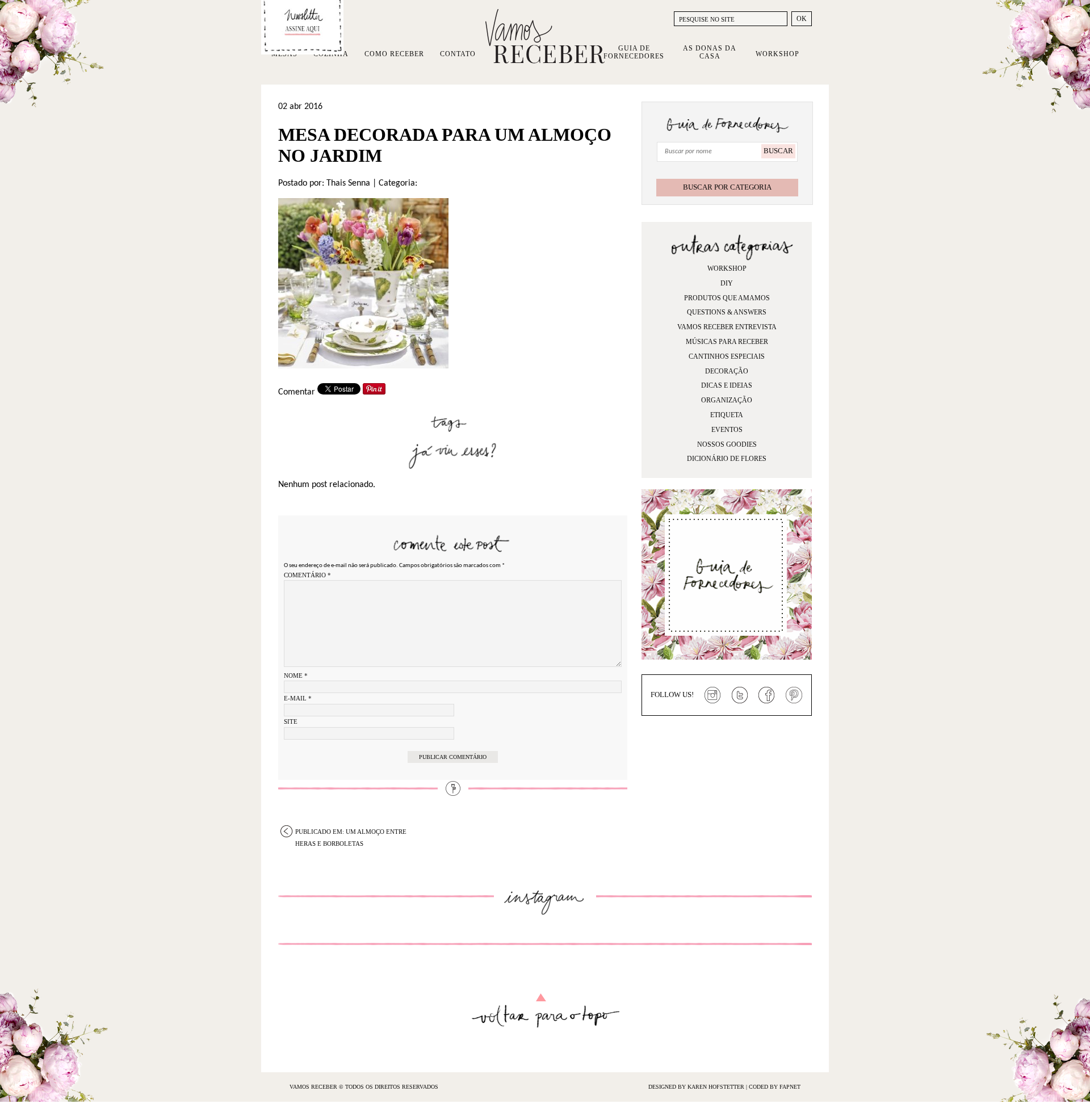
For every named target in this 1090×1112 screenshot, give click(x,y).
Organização (726, 400)
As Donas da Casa (709, 52)
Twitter (739, 695)
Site (290, 721)
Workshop (777, 54)
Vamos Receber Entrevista (727, 327)
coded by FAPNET (774, 1087)
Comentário (307, 575)
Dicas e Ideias (726, 385)
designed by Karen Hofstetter (697, 1087)
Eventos (727, 430)
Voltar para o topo (545, 1010)
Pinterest (794, 695)
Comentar (296, 392)
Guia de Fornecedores (633, 52)
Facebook (766, 695)
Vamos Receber (545, 36)
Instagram (712, 695)
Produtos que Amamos (727, 298)
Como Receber (394, 54)
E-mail (298, 698)
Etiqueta (726, 415)
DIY (726, 283)
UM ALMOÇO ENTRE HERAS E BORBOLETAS (350, 832)
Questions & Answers (726, 312)
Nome (296, 675)
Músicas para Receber (727, 342)
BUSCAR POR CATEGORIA (727, 187)
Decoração (726, 371)
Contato (458, 54)
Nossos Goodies (727, 444)
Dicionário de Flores (726, 459)
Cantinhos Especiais (727, 356)
